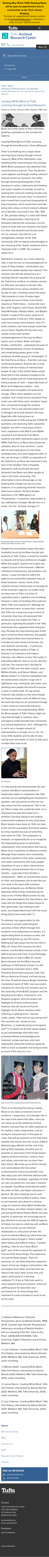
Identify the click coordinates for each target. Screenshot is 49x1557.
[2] (18, 676)
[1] (38, 506)
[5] (14, 1280)
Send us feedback (8, 1532)
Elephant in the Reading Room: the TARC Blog (19, 88)
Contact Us (6, 1443)
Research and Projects (12, 1455)
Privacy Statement (8, 1546)
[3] (34, 914)
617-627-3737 (12, 1478)
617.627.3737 (12, 1523)
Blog (3, 1437)
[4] (8, 1029)
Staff (3, 1449)
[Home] (19, 35)
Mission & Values (9, 1431)
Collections (11, 65)
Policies (5, 1462)
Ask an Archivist (18, 45)
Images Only (11, 69)
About (10, 85)
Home (3, 85)
